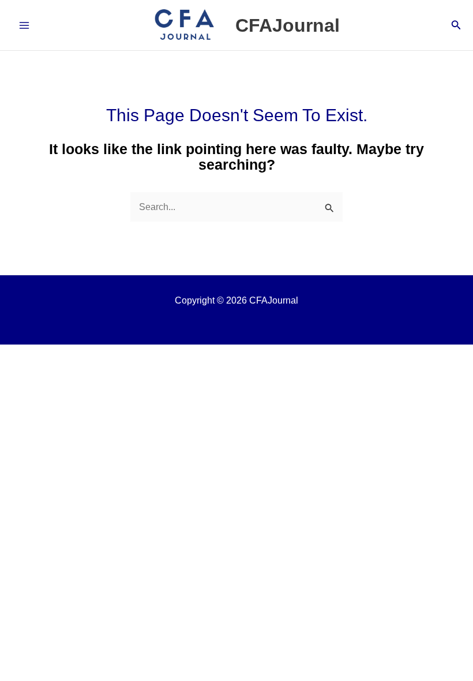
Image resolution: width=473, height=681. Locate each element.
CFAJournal (287, 25)
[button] (456, 25)
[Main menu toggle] (24, 25)
